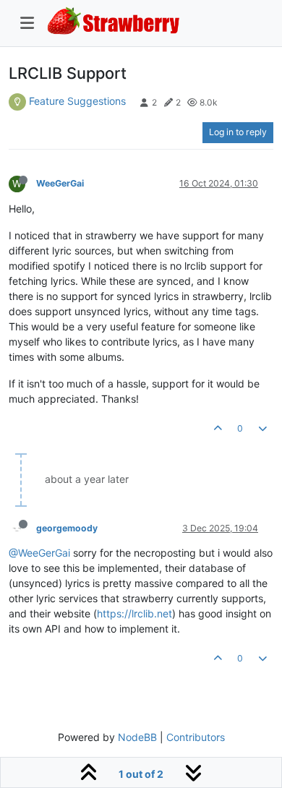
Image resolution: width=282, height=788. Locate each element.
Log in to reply (238, 132)
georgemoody (67, 528)
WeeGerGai (60, 183)
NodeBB (137, 737)
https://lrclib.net (134, 613)
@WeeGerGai (39, 553)
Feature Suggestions (77, 101)
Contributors (195, 737)
